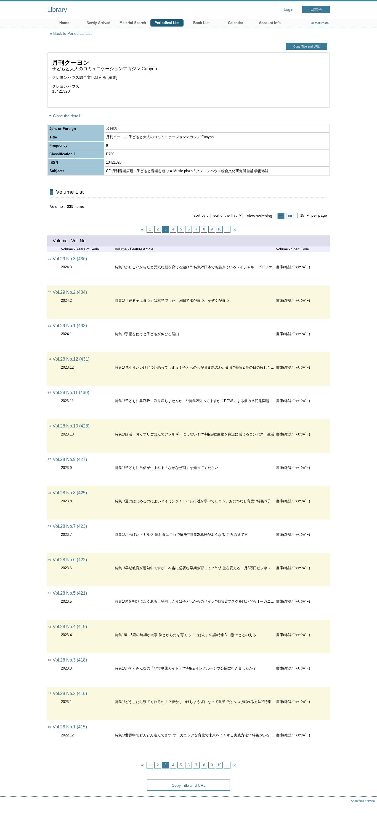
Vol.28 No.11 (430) (71, 392)
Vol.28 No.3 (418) (70, 660)
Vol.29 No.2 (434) (70, 292)
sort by (200, 215)
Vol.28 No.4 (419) (70, 626)
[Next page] (235, 229)
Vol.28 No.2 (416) (70, 693)
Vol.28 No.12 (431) (71, 359)
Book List (201, 23)
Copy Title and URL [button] (306, 46)
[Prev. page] (142, 229)
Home (64, 23)
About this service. (363, 800)
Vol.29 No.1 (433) (70, 325)
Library (57, 9)
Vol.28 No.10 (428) (71, 426)
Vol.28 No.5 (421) (70, 593)
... (227, 229)
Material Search (133, 23)
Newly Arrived (98, 23)
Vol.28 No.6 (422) (70, 559)
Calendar (235, 23)
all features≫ (320, 23)
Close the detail (66, 116)
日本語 (316, 9)
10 (219, 229)
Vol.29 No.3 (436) (70, 258)
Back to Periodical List (72, 33)
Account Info (270, 23)
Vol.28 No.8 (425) (70, 492)
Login (288, 9)
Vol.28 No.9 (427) (70, 459)
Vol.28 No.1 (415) (70, 727)
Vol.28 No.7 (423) (70, 526)
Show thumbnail (289, 216)
